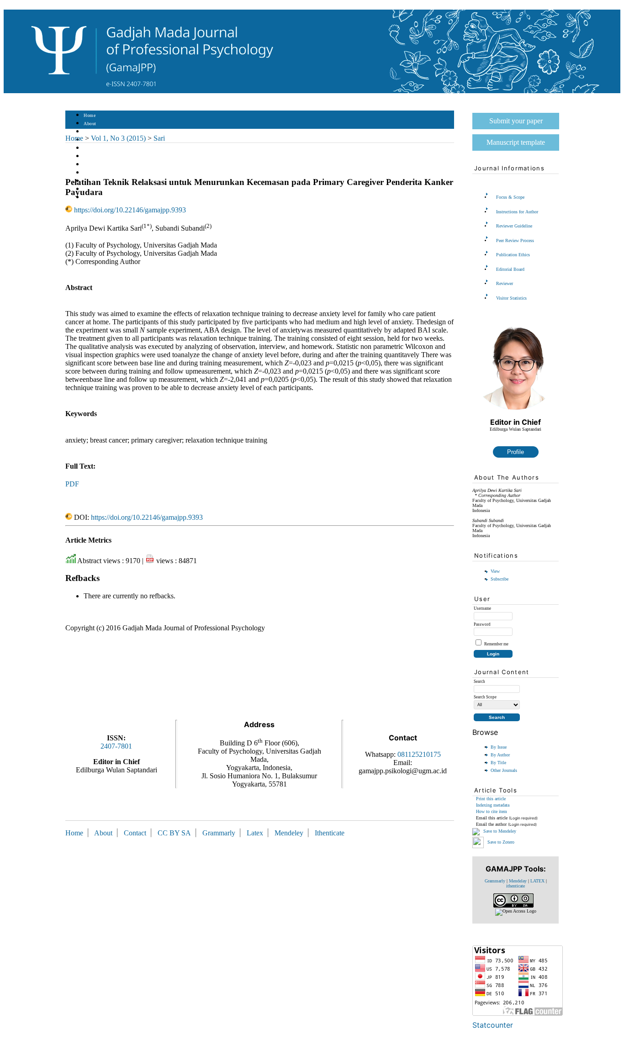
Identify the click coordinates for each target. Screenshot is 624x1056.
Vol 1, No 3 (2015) (118, 138)
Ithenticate (329, 833)
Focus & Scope (510, 197)
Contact (92, 197)
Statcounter (492, 1025)
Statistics (93, 172)
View (495, 571)
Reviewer (504, 283)
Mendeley (291, 833)
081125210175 (419, 754)
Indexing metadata (492, 805)
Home (89, 115)
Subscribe (499, 578)
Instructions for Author (517, 211)
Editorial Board (510, 269)
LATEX (537, 880)
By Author (500, 754)
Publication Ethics (513, 254)
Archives (92, 164)
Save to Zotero (500, 841)
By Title (498, 762)
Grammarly (495, 880)
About (90, 123)
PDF (72, 484)
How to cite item (491, 811)
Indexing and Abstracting (109, 189)
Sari (159, 138)
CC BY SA (175, 833)
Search (90, 148)
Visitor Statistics (511, 298)
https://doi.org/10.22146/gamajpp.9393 (130, 210)
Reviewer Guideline (514, 225)
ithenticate (515, 885)
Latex (255, 833)
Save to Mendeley (499, 831)
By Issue (499, 747)
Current (91, 156)
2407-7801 (116, 746)
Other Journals (504, 770)
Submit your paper (516, 121)
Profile (515, 452)
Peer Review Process (515, 240)
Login (90, 131)
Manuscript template (516, 142)
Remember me (496, 644)
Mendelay (518, 880)
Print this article (491, 798)
